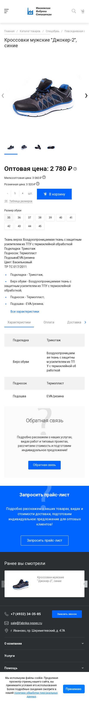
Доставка (74, 322)
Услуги (9, 656)
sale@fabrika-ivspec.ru (26, 623)
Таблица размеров (21, 201)
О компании (13, 643)
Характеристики (19, 322)
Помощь (10, 668)
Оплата (49, 322)
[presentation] (2, 95)
